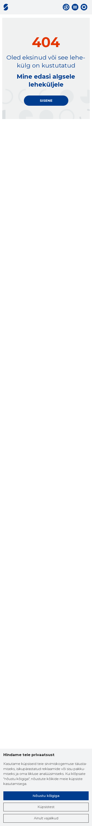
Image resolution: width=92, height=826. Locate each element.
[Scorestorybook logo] (6, 7)
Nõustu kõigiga (46, 796)
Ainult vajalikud (46, 818)
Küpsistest (46, 807)
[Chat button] (66, 7)
